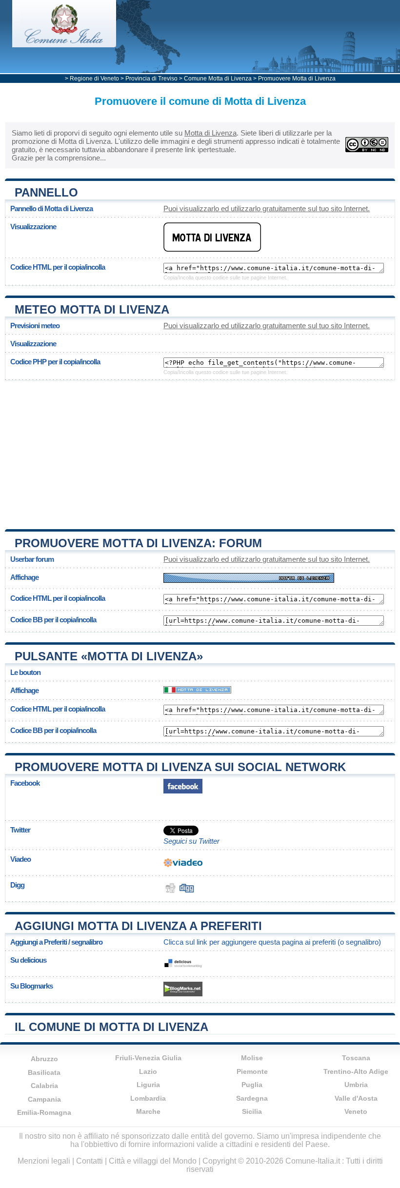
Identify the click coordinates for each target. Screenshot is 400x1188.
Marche (148, 1111)
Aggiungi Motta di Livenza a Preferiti (138, 925)
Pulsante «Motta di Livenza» (109, 656)
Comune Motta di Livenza (218, 78)
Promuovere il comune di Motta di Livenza (200, 101)
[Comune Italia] (64, 44)
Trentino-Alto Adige (355, 1071)
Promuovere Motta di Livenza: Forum (138, 543)
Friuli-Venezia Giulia (148, 1058)
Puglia (251, 1085)
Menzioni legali (44, 1161)
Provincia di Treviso (151, 78)
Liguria (148, 1085)
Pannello (46, 192)
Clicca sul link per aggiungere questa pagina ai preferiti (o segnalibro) (272, 942)
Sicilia (252, 1111)
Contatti (89, 1161)
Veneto (355, 1111)
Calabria (44, 1085)
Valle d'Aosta (356, 1098)
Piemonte (252, 1071)
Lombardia (148, 1098)
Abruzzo (44, 1059)
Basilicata (44, 1072)
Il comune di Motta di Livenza (111, 1026)
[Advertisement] (200, 451)
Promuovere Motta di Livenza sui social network (180, 766)
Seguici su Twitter (191, 841)
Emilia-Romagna (44, 1112)
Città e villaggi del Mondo (153, 1161)
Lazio (148, 1071)
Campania (44, 1099)
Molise (252, 1058)
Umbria (356, 1085)
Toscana (356, 1058)
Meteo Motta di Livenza (92, 309)
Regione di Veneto (94, 78)
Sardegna (252, 1098)
